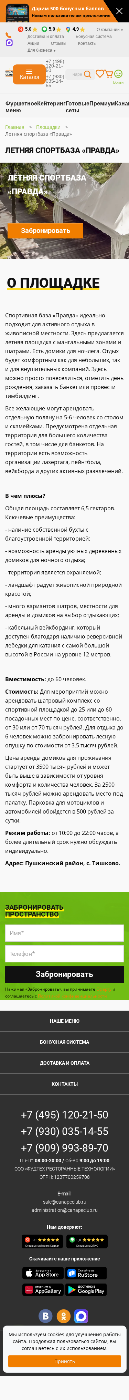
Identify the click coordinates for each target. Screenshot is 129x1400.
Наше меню (64, 1021)
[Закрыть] (119, 11)
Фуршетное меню (21, 107)
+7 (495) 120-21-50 (55, 66)
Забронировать (45, 230)
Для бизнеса (40, 50)
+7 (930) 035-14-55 (55, 81)
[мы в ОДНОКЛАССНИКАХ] (63, 1316)
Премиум (102, 103)
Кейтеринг (51, 103)
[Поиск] (88, 75)
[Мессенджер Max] (81, 1316)
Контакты (87, 43)
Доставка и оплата (46, 36)
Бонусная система (94, 36)
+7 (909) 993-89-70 (64, 1148)
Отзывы (58, 43)
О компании (109, 29)
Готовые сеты (77, 107)
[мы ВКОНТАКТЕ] (46, 1316)
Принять (64, 1361)
